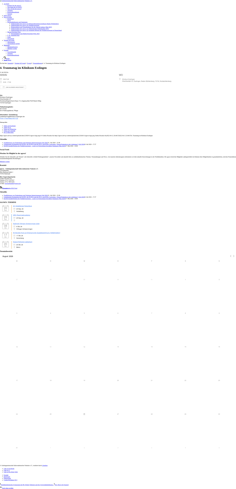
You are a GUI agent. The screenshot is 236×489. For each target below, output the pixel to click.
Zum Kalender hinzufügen (14, 87)
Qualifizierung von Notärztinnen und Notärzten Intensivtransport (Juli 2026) (26, 142)
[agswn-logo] (16, 1)
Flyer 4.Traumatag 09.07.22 (9, 118)
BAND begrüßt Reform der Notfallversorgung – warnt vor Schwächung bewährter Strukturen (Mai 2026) (34, 146)
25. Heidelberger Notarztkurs (22, 206)
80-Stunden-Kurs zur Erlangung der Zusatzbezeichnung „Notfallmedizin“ (36, 233)
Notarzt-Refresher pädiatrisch (22, 242)
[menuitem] (120, 9)
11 (50, 347)
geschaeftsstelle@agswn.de (13, 183)
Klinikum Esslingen (128, 79)
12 (84, 347)
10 (17, 347)
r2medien (45, 465)
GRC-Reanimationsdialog (21, 215)
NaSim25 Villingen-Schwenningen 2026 (26, 224)
